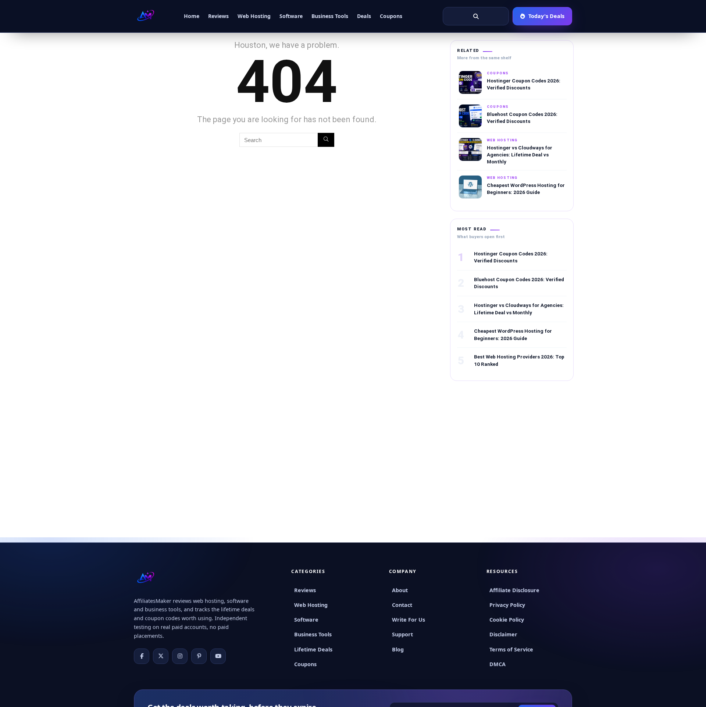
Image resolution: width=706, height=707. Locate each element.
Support (402, 634)
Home (191, 16)
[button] (476, 16)
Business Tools (329, 16)
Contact (402, 604)
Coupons (391, 16)
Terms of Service (511, 649)
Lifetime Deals (313, 649)
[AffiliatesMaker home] (145, 16)
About (400, 590)
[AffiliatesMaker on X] (160, 656)
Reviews (218, 16)
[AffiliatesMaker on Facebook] (141, 656)
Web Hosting (254, 16)
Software (291, 16)
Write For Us (408, 619)
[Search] (326, 140)
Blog (398, 649)
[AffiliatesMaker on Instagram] (180, 656)
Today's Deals (546, 16)
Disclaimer (503, 634)
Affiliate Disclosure (514, 590)
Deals (364, 16)
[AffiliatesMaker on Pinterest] (199, 656)
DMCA (497, 664)
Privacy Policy (507, 604)
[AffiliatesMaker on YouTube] (218, 656)
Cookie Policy (506, 619)
